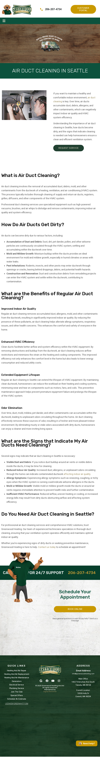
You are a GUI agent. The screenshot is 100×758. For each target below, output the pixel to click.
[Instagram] (59, 681)
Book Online (75, 609)
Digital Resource (50, 691)
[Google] (41, 681)
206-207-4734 (82, 572)
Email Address (83, 670)
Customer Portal (83, 9)
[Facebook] (47, 681)
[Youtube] (53, 681)
